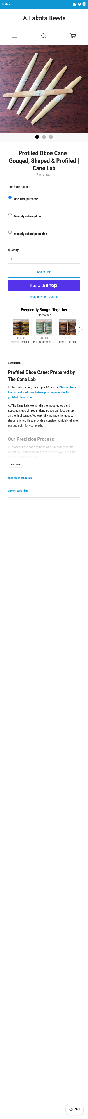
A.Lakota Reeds (44, 18)
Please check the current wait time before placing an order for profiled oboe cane (42, 392)
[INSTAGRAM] (83, 4)
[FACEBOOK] (74, 4)
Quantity (13, 250)
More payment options (44, 296)
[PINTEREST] (79, 4)
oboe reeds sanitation (20, 478)
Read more (16, 465)
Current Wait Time (18, 490)
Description (14, 363)
